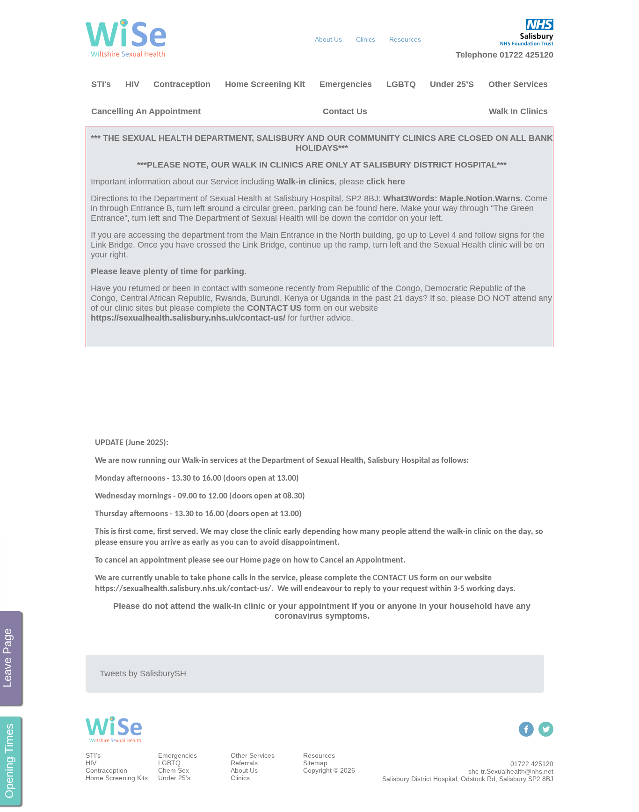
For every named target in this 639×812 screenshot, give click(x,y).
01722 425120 (531, 764)
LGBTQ (401, 84)
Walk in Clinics (518, 111)
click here (385, 181)
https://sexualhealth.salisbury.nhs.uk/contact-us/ (188, 317)
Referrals (244, 763)
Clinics (365, 39)
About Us (328, 39)
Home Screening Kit (265, 84)
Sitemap (315, 763)
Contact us (345, 111)
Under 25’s (452, 84)
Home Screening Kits (117, 778)
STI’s (93, 755)
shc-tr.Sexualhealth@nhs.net (510, 771)
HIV (132, 84)
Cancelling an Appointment (146, 111)
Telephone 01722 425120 (504, 54)
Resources (405, 39)
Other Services (518, 84)
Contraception (182, 84)
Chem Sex (173, 770)
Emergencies (346, 84)
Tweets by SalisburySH (143, 673)
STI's (101, 84)
